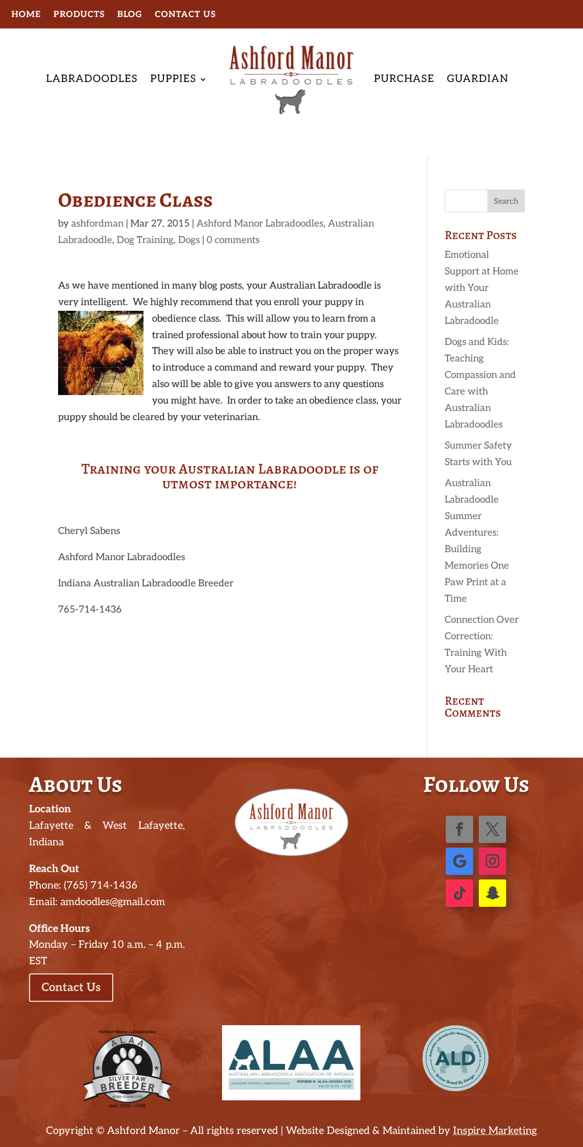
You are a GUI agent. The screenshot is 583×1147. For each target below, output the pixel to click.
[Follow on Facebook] (459, 829)
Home (26, 14)
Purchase (404, 79)
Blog (129, 14)
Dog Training (145, 240)
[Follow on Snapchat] (492, 893)
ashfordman (97, 223)
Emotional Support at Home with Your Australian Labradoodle (482, 288)
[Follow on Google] (459, 861)
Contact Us (185, 14)
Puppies (173, 79)
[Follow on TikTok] (459, 893)
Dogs (189, 240)
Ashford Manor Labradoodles (259, 223)
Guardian (477, 79)
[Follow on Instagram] (492, 861)
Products (79, 14)
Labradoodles (92, 79)
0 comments (233, 240)
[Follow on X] (492, 829)
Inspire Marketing (495, 1131)
